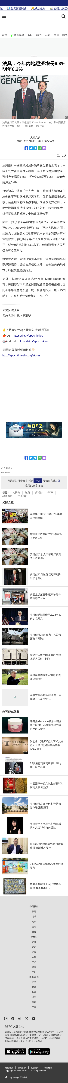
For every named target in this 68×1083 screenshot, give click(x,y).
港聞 (47, 35)
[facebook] (12, 1018)
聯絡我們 (22, 1068)
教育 (34, 992)
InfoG (34, 936)
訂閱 (58, 480)
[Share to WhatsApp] (40, 148)
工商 (34, 1007)
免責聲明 (35, 1068)
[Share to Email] (44, 148)
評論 (34, 952)
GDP (50, 492)
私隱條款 (48, 1068)
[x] (26, 1018)
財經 (34, 931)
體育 (34, 987)
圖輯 (34, 1002)
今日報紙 (34, 906)
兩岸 (56, 35)
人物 (34, 957)
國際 (65, 35)
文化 (34, 972)
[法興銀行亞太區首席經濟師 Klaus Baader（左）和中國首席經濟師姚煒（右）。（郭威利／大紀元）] (34, 97)
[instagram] (5, 1018)
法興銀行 (22, 496)
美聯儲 (39, 492)
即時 (30, 35)
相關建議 (9, 1068)
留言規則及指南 (5, 472)
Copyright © (10, 1070)
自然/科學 (34, 977)
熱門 (39, 35)
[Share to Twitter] (31, 148)
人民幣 (16, 492)
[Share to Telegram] (35, 148)
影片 (34, 911)
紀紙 (34, 982)
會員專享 (18, 35)
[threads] (19, 1018)
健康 (34, 967)
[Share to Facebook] (26, 148)
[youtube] (33, 1018)
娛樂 (34, 997)
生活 (34, 962)
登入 (37, 480)
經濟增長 (7, 496)
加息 (27, 492)
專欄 (34, 941)
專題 (34, 947)
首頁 (4, 35)
